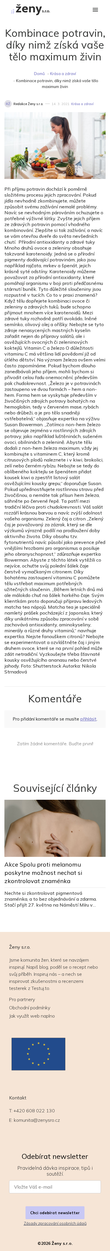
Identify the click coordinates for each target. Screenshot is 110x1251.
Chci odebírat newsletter (55, 1212)
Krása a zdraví (63, 73)
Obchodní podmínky (29, 1008)
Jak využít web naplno (32, 1016)
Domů (39, 73)
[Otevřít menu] (95, 10)
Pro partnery (22, 999)
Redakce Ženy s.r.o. (28, 104)
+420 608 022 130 (34, 1111)
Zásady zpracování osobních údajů (55, 1223)
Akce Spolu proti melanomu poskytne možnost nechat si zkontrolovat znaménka (43, 873)
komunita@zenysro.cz (37, 1120)
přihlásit (88, 719)
